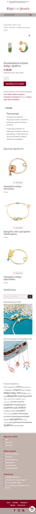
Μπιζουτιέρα (9, 445)
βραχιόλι (9, 390)
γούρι (20, 396)
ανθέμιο (28, 390)
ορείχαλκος (15, 419)
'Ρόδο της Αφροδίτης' (10, 387)
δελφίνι (5, 399)
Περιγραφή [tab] (9, 108)
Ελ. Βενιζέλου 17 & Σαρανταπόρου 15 (16, 480)
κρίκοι (9, 99)
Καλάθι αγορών (9, 462)
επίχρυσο (29, 97)
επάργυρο (18, 399)
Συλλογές (15, 502)
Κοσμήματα (21, 94)
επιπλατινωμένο (17, 402)
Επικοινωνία (8, 442)
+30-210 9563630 (12, 1)
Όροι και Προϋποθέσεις (12, 454)
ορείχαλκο (6, 419)
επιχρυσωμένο (19, 405)
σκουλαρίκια (16, 99)
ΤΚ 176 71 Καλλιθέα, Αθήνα (13, 482)
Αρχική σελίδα (7, 25)
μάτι (23, 410)
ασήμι (5, 99)
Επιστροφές (8, 457)
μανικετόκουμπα (8, 413)
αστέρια (28, 393)
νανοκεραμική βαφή (20, 416)
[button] (29, 35)
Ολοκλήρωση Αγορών (11, 468)
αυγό (5, 396)
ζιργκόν (8, 407)
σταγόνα (15, 425)
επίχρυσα (23, 399)
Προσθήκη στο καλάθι (15, 84)
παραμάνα (25, 419)
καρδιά (16, 408)
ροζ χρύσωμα (15, 422)
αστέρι (23, 393)
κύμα (18, 411)
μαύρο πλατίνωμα (20, 413)
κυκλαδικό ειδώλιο (10, 411)
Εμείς (6, 439)
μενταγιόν (7, 416)
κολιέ (22, 407)
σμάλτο (8, 425)
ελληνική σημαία (11, 399)
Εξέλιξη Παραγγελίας (11, 459)
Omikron (14, 25)
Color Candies (8, 94)
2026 (18, 387)
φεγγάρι (20, 425)
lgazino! (13, 505)
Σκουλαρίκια (12, 27)
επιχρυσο (8, 404)
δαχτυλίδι (27, 396)
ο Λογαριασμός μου (10, 465)
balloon (23, 387)
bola (26, 387)
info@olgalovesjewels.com (13, 477)
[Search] (30, 296)
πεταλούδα (6, 422)
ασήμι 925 (15, 393)
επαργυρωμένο (7, 402)
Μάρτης (24, 390)
